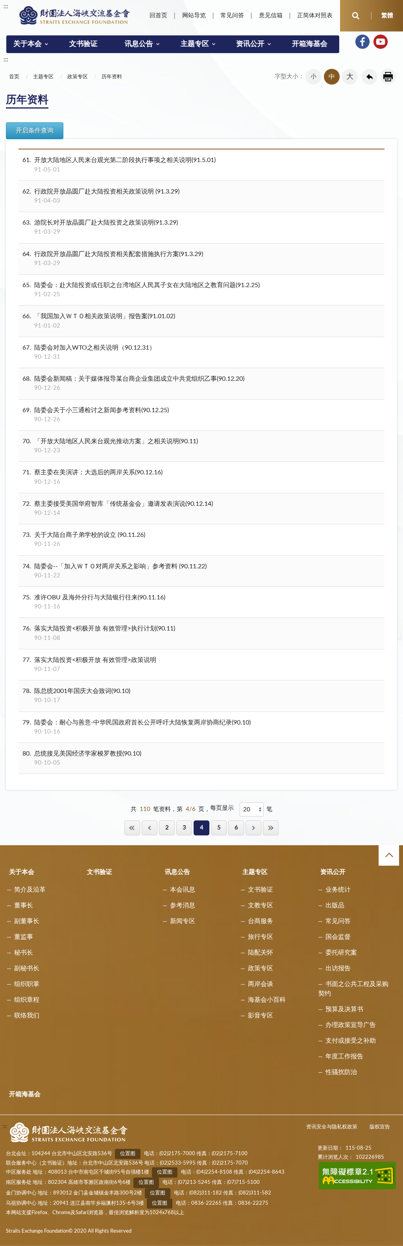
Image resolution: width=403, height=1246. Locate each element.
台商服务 (260, 921)
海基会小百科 (267, 1000)
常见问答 (232, 15)
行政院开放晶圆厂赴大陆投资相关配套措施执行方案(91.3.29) (112, 258)
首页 (14, 76)
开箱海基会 (309, 44)
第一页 (132, 827)
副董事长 (26, 921)
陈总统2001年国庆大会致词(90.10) (76, 695)
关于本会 (27, 44)
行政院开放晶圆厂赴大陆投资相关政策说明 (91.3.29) (100, 196)
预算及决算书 (344, 1009)
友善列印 (388, 77)
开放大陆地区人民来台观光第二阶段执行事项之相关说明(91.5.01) (119, 164)
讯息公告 (139, 44)
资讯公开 (250, 44)
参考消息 (182, 905)
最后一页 (271, 827)
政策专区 (77, 76)
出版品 (334, 905)
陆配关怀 (260, 952)
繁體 (387, 15)
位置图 (127, 1153)
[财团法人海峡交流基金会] (75, 15)
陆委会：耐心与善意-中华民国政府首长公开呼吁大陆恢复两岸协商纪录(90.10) (136, 727)
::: (6, 6)
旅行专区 (260, 937)
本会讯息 (182, 890)
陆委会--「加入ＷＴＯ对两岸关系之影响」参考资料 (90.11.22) (114, 571)
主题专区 (195, 44)
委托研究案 (341, 952)
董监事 (23, 937)
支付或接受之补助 (350, 1041)
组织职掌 (26, 984)
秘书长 (23, 952)
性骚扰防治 (341, 1072)
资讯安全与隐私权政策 (331, 1127)
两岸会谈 (260, 984)
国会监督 (338, 937)
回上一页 (369, 77)
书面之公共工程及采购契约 (353, 989)
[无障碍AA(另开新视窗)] (357, 1188)
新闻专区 (182, 921)
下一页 (253, 827)
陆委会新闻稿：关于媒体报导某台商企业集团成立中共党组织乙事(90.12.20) (133, 383)
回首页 (158, 15)
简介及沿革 (30, 890)
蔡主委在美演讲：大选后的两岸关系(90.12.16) (92, 477)
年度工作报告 (344, 1056)
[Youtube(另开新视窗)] (380, 42)
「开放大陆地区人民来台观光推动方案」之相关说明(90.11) (110, 445)
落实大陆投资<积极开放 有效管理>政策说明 (89, 664)
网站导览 (194, 15)
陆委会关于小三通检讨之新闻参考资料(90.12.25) (95, 414)
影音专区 (260, 1015)
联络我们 (26, 1015)
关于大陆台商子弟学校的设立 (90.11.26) (83, 539)
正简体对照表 (315, 15)
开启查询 (356, 15)
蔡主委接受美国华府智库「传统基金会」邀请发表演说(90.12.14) (117, 508)
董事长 (23, 905)
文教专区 (260, 905)
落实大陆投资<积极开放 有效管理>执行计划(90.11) (98, 633)
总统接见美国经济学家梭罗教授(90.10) (81, 758)
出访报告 (338, 968)
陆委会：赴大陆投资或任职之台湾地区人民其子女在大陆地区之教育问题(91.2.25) (141, 289)
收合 (389, 855)
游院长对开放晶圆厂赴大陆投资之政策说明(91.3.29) (100, 227)
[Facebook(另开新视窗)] (362, 42)
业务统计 (338, 890)
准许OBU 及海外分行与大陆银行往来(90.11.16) (93, 602)
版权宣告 (380, 1127)
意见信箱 (271, 15)
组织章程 (26, 1000)
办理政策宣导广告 (350, 1025)
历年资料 (112, 76)
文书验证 (83, 44)
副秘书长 (26, 968)
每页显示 (222, 808)
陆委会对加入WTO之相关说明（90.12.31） (88, 352)
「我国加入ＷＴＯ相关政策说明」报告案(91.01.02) (98, 320)
